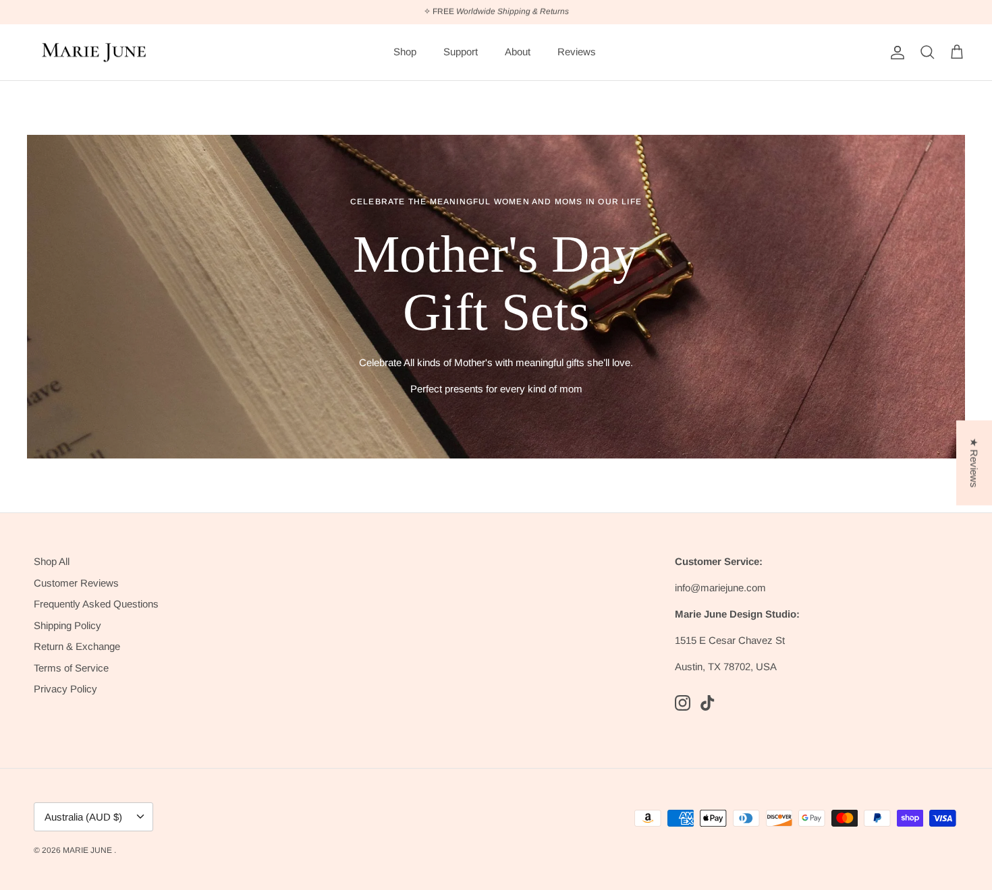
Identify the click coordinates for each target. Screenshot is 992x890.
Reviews (576, 51)
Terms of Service (71, 668)
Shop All (52, 561)
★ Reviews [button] (974, 463)
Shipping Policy (67, 625)
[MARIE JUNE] (94, 52)
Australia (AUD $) (83, 817)
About (517, 51)
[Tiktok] (707, 703)
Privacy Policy (65, 688)
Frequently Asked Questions (96, 604)
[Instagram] (682, 703)
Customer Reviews (76, 583)
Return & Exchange (77, 646)
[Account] (895, 52)
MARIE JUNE (88, 850)
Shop (404, 51)
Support (460, 51)
